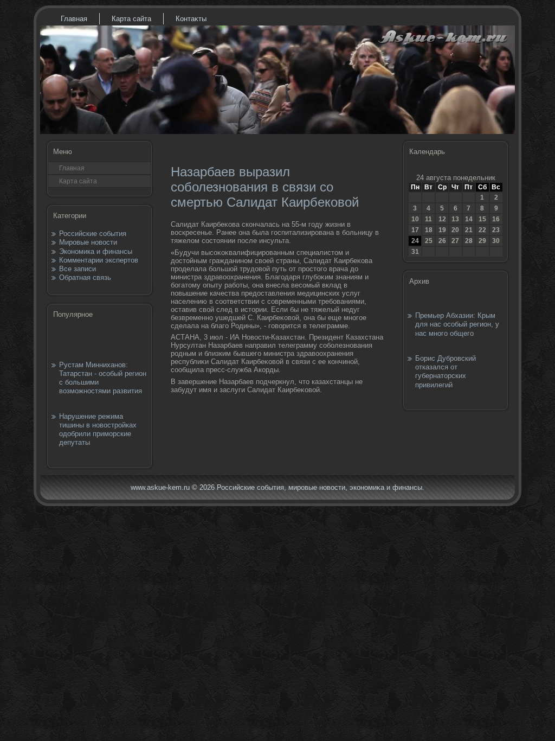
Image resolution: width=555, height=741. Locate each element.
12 (442, 219)
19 (442, 230)
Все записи (77, 269)
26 (442, 241)
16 (496, 219)
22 (482, 230)
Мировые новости (88, 242)
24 (415, 241)
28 (469, 241)
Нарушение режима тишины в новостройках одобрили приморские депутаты (98, 429)
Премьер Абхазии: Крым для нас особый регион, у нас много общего (457, 324)
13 (455, 219)
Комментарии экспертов (98, 260)
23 (496, 230)
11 (428, 219)
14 (469, 219)
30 (496, 241)
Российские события (92, 233)
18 (429, 230)
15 (482, 219)
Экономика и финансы (95, 251)
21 (469, 230)
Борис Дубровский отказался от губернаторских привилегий (445, 371)
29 (482, 241)
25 (429, 241)
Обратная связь (85, 277)
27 (455, 241)
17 (415, 230)
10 (415, 219)
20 (455, 230)
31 (415, 251)
